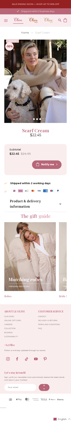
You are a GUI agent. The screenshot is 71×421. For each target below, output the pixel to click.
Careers (8, 324)
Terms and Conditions (49, 324)
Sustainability (11, 336)
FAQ (40, 328)
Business (8, 332)
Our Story (9, 316)
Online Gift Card (12, 320)
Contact (42, 316)
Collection (10, 328)
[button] (31, 119)
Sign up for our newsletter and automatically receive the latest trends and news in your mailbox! (34, 378)
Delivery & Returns (47, 320)
